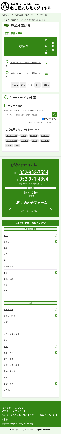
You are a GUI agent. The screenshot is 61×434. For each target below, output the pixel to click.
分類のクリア (52, 122)
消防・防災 (8, 383)
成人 (6, 254)
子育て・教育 (9, 315)
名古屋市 (5, 15)
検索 (54, 114)
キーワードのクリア (36, 122)
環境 (6, 346)
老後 (6, 285)
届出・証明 (8, 309)
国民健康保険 (11, 140)
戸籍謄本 (33, 135)
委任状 (34, 140)
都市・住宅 (8, 352)
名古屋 (9, 145)
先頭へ (15, 85)
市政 (6, 340)
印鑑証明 (45, 135)
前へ (23, 85)
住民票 (23, 135)
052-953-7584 (33, 172)
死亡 (6, 291)
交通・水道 (8, 358)
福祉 (6, 377)
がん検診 (45, 140)
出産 (6, 235)
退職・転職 (8, 278)
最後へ (46, 85)
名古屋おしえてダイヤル (24, 15)
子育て (7, 241)
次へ (37, 85)
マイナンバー (11, 135)
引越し (7, 272)
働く (6, 260)
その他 (7, 389)
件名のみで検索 (50, 118)
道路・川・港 (9, 371)
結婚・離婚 (8, 266)
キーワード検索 (14, 105)
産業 (6, 321)
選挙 (17, 145)
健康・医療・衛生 (11, 365)
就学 (6, 247)
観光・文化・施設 (11, 334)
